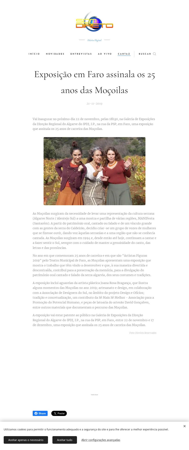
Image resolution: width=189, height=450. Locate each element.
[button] (147, 54)
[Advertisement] (98, 364)
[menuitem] (36, 54)
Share (42, 413)
